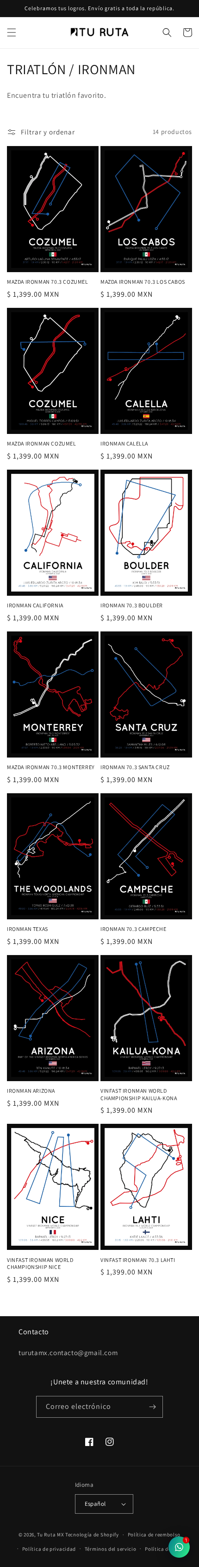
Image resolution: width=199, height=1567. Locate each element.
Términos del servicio (111, 1549)
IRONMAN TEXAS (27, 928)
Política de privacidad (49, 1549)
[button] (11, 32)
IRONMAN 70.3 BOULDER (131, 605)
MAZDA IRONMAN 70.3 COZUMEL (47, 281)
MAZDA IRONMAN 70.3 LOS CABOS (142, 281)
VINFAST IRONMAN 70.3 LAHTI (137, 1259)
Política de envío (165, 1549)
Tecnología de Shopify (92, 1534)
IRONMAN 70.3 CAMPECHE (133, 928)
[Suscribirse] (152, 1407)
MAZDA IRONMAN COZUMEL (41, 443)
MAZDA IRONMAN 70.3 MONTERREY (51, 767)
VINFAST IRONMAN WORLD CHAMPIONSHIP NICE (40, 1263)
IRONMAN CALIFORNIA (35, 605)
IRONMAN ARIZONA (31, 1090)
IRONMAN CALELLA (124, 443)
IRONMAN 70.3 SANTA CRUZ (135, 767)
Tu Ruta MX (50, 1534)
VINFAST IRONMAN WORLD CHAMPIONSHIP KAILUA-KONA (138, 1094)
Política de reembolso (154, 1534)
